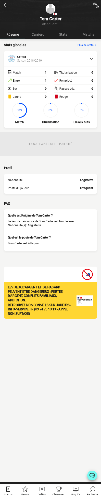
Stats (63, 34)
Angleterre (86, 180)
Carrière (38, 34)
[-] (92, 475)
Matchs (88, 34)
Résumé (12, 34)
